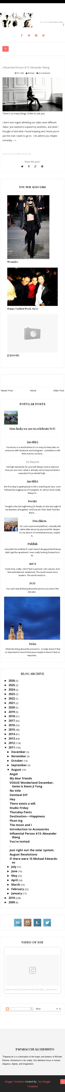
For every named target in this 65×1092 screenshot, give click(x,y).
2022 (12, 698)
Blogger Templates (14, 1081)
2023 (12, 694)
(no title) (32, 442)
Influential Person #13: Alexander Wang (33, 835)
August (16, 769)
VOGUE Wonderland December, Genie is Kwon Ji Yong (32, 784)
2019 (12, 712)
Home (33, 390)
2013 (12, 738)
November (19, 756)
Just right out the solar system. (32, 850)
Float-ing (16, 820)
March (16, 884)
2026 (12, 680)
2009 (12, 902)
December (19, 752)
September (19, 765)
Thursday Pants (21, 812)
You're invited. (20, 841)
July (14, 867)
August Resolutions (23, 854)
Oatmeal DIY (19, 795)
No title (15, 790)
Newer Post (7, 390)
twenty (32, 501)
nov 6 (32, 564)
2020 (12, 707)
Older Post (58, 390)
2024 (12, 689)
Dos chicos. (39, 521)
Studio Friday (19, 808)
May (14, 875)
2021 (12, 703)
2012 (12, 743)
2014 (12, 734)
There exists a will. (23, 803)
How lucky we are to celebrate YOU (32, 429)
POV (33, 583)
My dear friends (21, 778)
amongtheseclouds (21, 153)
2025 (12, 685)
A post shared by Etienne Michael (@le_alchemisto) (31, 989)
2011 (12, 747)
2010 (12, 898)
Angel (14, 774)
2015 (12, 729)
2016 (12, 725)
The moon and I (21, 825)
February (18, 889)
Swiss (32, 644)
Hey (12, 799)
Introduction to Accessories (29, 829)
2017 (12, 720)
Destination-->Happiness (27, 816)
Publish (32, 544)
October (17, 761)
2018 (12, 716)
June (14, 871)
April (14, 880)
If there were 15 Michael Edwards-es (34, 860)
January (17, 893)
